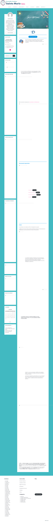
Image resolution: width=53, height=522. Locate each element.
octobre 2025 (7, 482)
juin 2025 (6, 485)
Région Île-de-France (23, 484)
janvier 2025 (7, 490)
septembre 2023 (7, 502)
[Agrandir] (14, 265)
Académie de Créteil (23, 482)
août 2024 (6, 494)
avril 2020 (6, 510)
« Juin (10, 321)
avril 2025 (6, 487)
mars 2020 (6, 511)
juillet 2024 (7, 495)
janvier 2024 (7, 499)
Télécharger (37, 192)
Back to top (46, 520)
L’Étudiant (21, 490)
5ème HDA (22, 496)
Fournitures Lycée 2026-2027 (31, 192)
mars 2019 (6, 516)
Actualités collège (23, 499)
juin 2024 (6, 496)
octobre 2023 (7, 501)
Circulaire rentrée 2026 (8, 330)
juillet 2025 (7, 484)
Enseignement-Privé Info (23, 488)
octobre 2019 (7, 513)
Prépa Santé (7, 332)
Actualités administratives (24, 497)
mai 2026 (6, 481)
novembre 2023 (7, 500)
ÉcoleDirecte (21, 486)
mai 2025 (6, 486)
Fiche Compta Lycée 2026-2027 (32, 194)
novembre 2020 (7, 509)
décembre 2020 (7, 508)
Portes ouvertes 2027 (8, 331)
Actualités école (22, 500)
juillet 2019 (6, 515)
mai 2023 (6, 503)
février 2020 (7, 512)
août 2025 (6, 483)
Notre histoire (10, 32)
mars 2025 (6, 488)
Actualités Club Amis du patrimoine (25, 498)
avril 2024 (6, 497)
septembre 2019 (7, 514)
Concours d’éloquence (8, 327)
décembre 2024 (7, 491)
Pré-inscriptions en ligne (32, 36)
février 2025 (7, 489)
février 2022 (7, 506)
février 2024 (7, 498)
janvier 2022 (7, 507)
